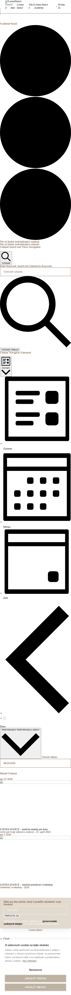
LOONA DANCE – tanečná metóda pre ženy (24, 829)
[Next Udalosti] (4, 718)
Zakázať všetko (35, 978)
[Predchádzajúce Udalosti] (37, 713)
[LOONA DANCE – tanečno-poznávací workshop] (35, 838)
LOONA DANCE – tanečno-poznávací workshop (26, 884)
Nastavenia (35, 969)
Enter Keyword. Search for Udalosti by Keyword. (26, 266)
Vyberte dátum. (50, 757)
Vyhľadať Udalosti (9, 349)
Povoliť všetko (35, 987)
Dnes (2, 726)
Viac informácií (29, 961)
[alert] (35, 241)
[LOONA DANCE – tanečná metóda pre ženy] (35, 782)
